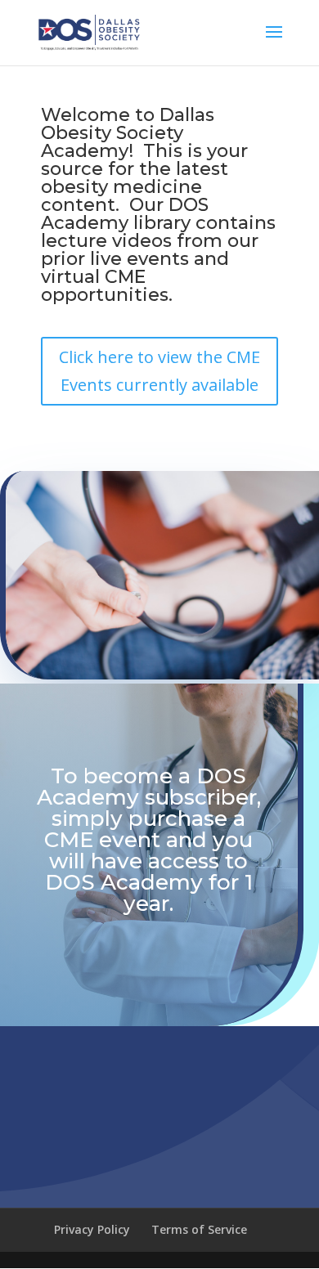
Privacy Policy (92, 1229)
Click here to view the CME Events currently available (159, 371)
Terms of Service (199, 1229)
